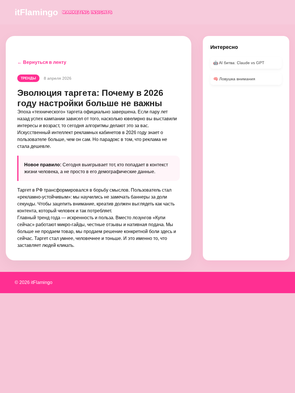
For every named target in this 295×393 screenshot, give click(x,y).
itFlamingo (36, 12)
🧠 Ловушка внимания (234, 79)
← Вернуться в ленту (41, 62)
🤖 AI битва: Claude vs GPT (238, 62)
